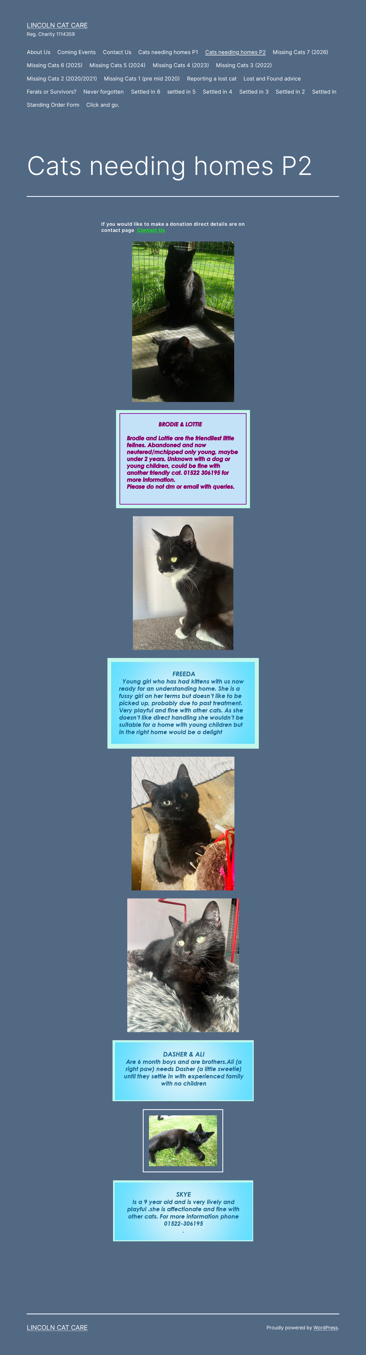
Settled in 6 (145, 92)
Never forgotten (103, 92)
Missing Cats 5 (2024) (117, 65)
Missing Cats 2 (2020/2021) (62, 78)
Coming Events (76, 52)
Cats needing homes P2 (235, 52)
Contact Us (117, 52)
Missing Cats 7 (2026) (300, 52)
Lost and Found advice (272, 78)
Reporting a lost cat (212, 78)
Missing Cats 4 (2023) (181, 65)
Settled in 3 (254, 92)
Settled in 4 (217, 92)
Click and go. (102, 105)
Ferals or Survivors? (51, 92)
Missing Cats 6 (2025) (55, 65)
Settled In (324, 92)
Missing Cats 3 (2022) (244, 65)
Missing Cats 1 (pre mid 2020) (142, 78)
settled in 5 (181, 92)
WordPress (325, 1327)
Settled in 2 (290, 92)
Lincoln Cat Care (57, 25)
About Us (38, 52)
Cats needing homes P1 (168, 52)
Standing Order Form (53, 105)
